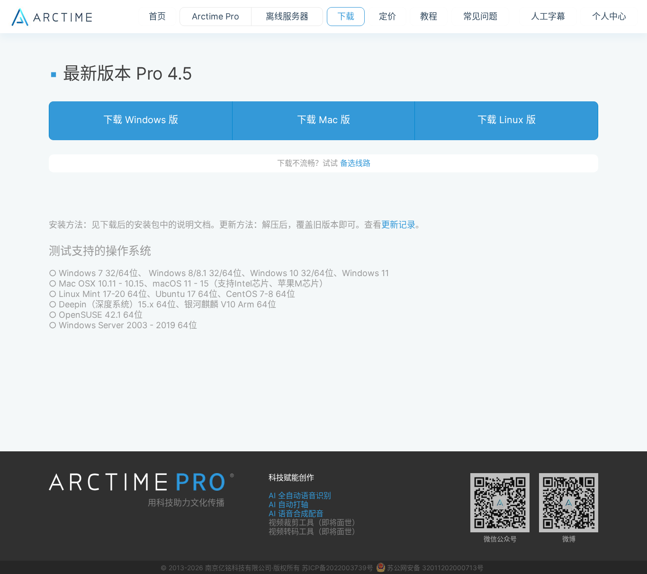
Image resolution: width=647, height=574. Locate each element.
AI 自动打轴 (288, 504)
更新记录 (398, 225)
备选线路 (355, 163)
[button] (141, 120)
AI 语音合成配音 (296, 513)
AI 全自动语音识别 (300, 495)
